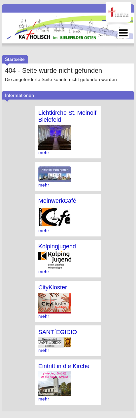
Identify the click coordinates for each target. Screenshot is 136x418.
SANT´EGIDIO (57, 332)
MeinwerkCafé (57, 200)
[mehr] (54, 147)
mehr (43, 152)
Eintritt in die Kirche (63, 366)
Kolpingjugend (57, 246)
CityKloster (52, 287)
